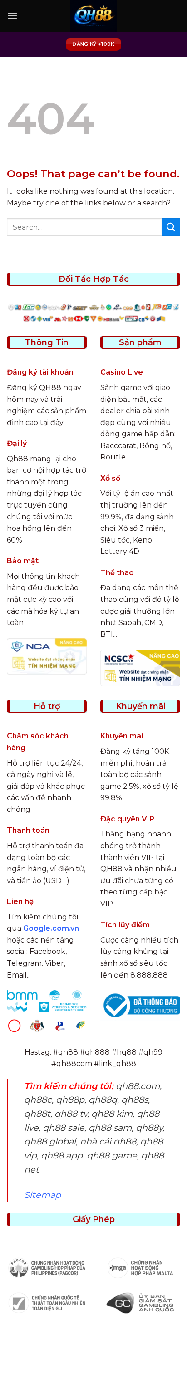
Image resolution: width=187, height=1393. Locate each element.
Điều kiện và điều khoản (61, 1371)
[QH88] (93, 16)
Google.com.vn (51, 928)
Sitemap (42, 1194)
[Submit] (171, 227)
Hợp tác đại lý (95, 1377)
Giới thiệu (55, 1364)
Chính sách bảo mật (112, 1364)
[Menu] (12, 16)
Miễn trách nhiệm (137, 1371)
